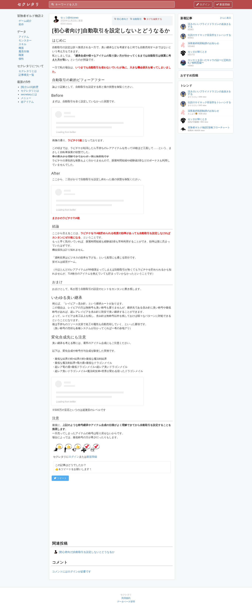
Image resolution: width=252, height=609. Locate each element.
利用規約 (126, 598)
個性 (21, 58)
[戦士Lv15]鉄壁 (29, 86)
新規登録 (224, 4)
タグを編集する (154, 19)
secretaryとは (29, 94)
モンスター (25, 40)
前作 (21, 24)
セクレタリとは (28, 71)
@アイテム (27, 101)
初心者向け (122, 19)
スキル (22, 44)
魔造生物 (24, 51)
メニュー (26, 98)
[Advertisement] (112, 510)
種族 (21, 47)
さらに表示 (225, 18)
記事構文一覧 (26, 74)
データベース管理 (126, 601)
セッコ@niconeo (69, 17)
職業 (21, 55)
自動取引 (137, 19)
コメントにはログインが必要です (71, 571)
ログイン (204, 4)
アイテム (24, 36)
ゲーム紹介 (25, 20)
